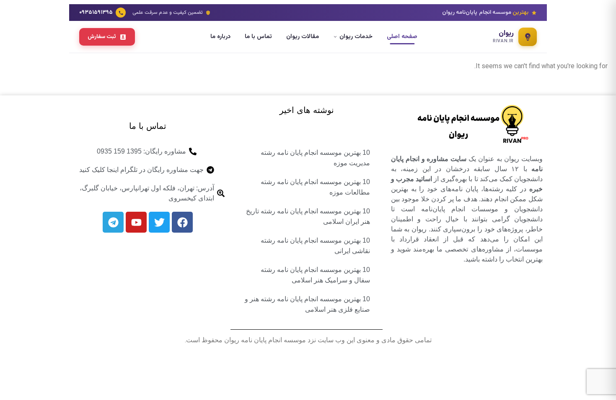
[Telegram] (113, 222)
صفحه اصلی (402, 36)
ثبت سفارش (102, 36)
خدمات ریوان (356, 36)
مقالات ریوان (302, 36)
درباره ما (220, 36)
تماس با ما (258, 36)
